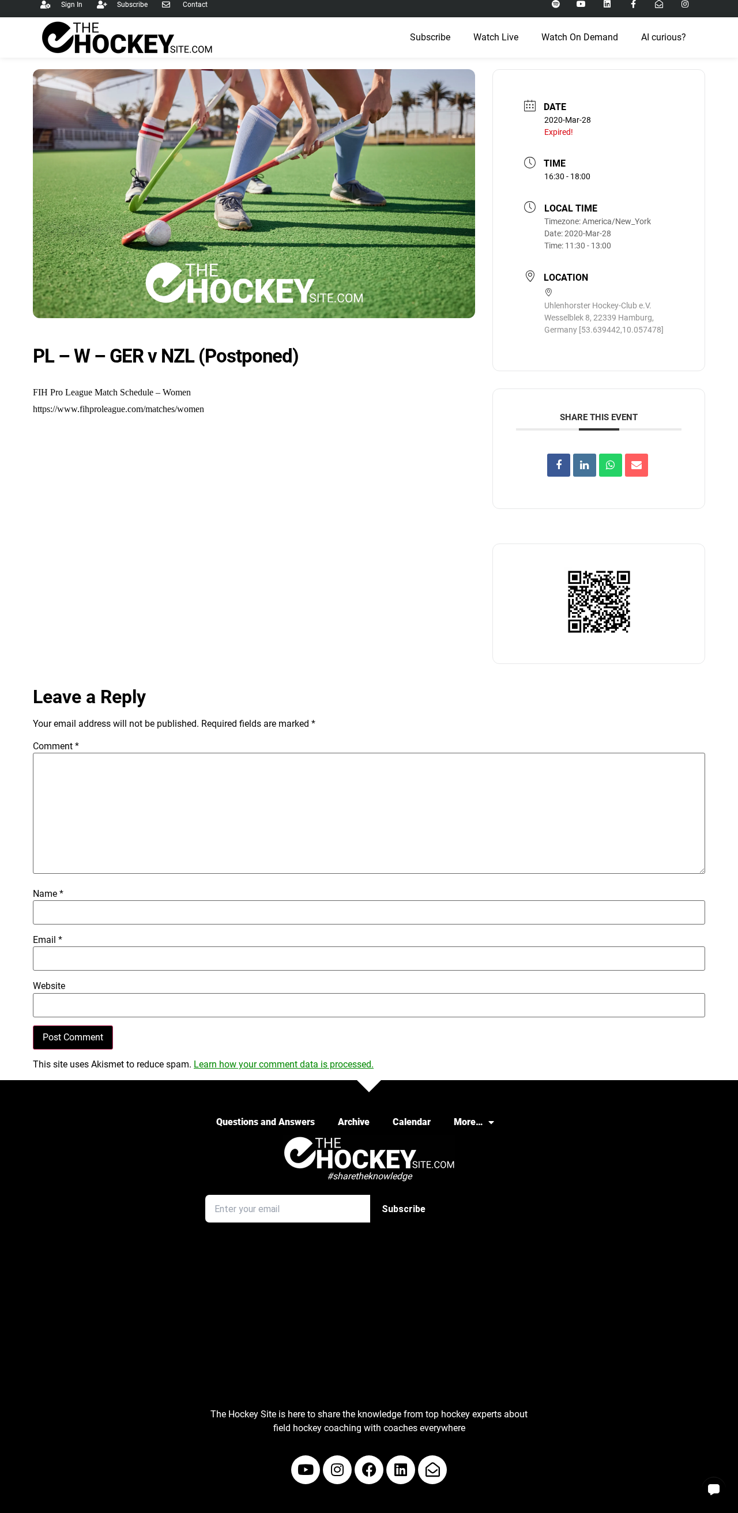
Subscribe (430, 37)
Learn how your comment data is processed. (284, 1064)
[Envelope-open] (432, 1469)
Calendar (412, 1121)
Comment (56, 746)
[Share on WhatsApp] (610, 465)
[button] (713, 1488)
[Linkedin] (584, 465)
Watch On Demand (579, 37)
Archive (354, 1121)
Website (49, 986)
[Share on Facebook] (558, 465)
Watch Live (495, 37)
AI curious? (663, 37)
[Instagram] (337, 1469)
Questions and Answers (265, 1121)
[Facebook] (369, 1469)
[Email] (636, 465)
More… (468, 1121)
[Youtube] (305, 1469)
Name (48, 894)
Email (47, 940)
